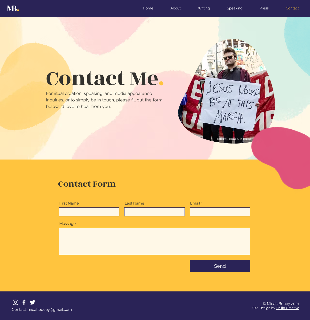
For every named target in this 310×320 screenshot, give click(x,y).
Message (67, 224)
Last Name (134, 203)
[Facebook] (24, 302)
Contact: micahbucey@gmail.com (42, 309)
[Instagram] (15, 302)
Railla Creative (287, 308)
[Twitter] (32, 302)
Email (195, 203)
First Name (69, 203)
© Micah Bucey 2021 (281, 303)
